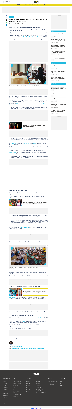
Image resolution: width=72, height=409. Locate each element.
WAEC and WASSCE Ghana (16, 346)
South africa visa (32, 348)
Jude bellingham (40, 348)
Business (53, 4)
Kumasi (34, 143)
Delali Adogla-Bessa (21, 23)
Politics (26, 4)
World (30, 4)
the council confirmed (24, 227)
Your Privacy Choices (37, 408)
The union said (12, 152)
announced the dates (37, 317)
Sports (49, 4)
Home (18, 4)
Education (14, 14)
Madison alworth (15, 348)
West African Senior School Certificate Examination (31, 36)
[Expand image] (47, 64)
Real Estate (45, 4)
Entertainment (35, 4)
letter (24, 321)
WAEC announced (13, 297)
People (40, 4)
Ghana (22, 4)
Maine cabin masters (24, 348)
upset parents (15, 143)
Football (52, 36)
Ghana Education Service (27, 317)
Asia (51, 48)
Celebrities (52, 54)
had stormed (26, 143)
